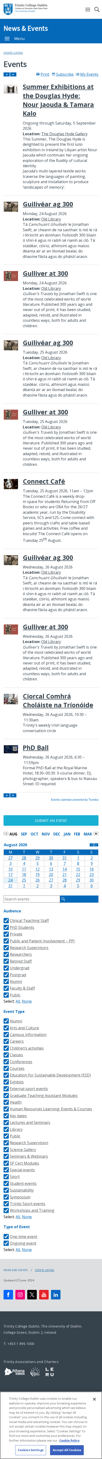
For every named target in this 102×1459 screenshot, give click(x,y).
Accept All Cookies (67, 1450)
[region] (51, 1425)
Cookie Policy (69, 1440)
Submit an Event (51, 820)
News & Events (26, 28)
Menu (19, 38)
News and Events (16, 1270)
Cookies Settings (30, 1450)
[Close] (94, 1399)
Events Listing (13, 53)
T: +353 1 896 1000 (19, 1343)
